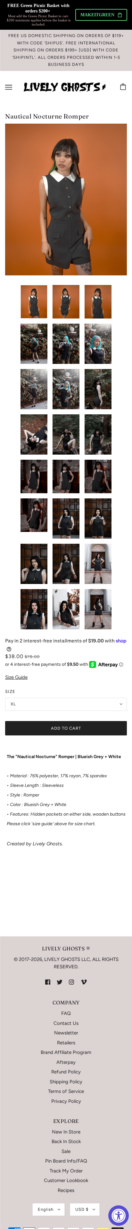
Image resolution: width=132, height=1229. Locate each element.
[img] (48, 982)
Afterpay (66, 1062)
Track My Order (66, 1171)
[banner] (64, 86)
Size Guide (16, 677)
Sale (66, 1151)
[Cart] (124, 87)
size (10, 691)
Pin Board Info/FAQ (66, 1161)
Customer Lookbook (66, 1180)
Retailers (66, 1043)
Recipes (66, 1190)
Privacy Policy (66, 1101)
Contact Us (66, 1023)
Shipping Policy (66, 1082)
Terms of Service (66, 1091)
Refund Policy (66, 1072)
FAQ (66, 1013)
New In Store (66, 1132)
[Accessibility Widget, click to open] (118, 1215)
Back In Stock (66, 1141)
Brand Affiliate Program (66, 1052)
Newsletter (66, 1033)
